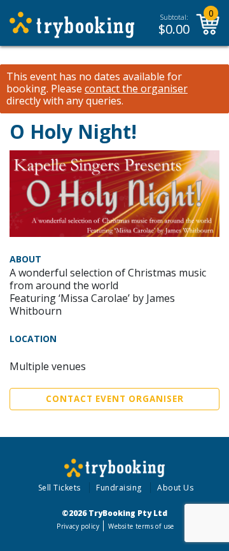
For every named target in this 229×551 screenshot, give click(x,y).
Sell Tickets (59, 487)
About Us (175, 487)
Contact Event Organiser (115, 398)
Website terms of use (141, 526)
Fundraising (119, 487)
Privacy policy (78, 526)
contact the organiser (136, 89)
